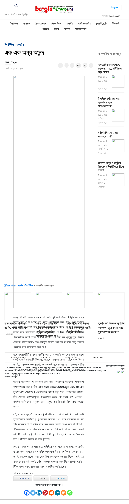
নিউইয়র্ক (115, 23)
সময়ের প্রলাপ (80, 29)
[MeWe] (57, 491)
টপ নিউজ (14, 23)
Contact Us (97, 357)
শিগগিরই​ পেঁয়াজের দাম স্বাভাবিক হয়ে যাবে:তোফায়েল (109, 102)
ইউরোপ (46, 29)
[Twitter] (33, 491)
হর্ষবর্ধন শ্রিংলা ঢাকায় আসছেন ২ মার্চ (108, 134)
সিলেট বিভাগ (56, 23)
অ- (85, 65)
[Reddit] (51, 491)
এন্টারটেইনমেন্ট (101, 23)
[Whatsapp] (70, 491)
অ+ (78, 65)
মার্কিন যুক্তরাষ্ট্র (84, 23)
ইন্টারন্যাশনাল (41, 23)
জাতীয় (56, 29)
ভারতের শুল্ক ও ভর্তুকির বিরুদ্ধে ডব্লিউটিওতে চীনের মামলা (111, 166)
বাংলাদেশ (26, 23)
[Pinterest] (45, 491)
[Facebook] (27, 491)
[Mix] (63, 491)
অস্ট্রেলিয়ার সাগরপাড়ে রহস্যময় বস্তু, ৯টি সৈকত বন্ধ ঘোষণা (110, 68)
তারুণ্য (67, 29)
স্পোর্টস (70, 23)
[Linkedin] (39, 491)
